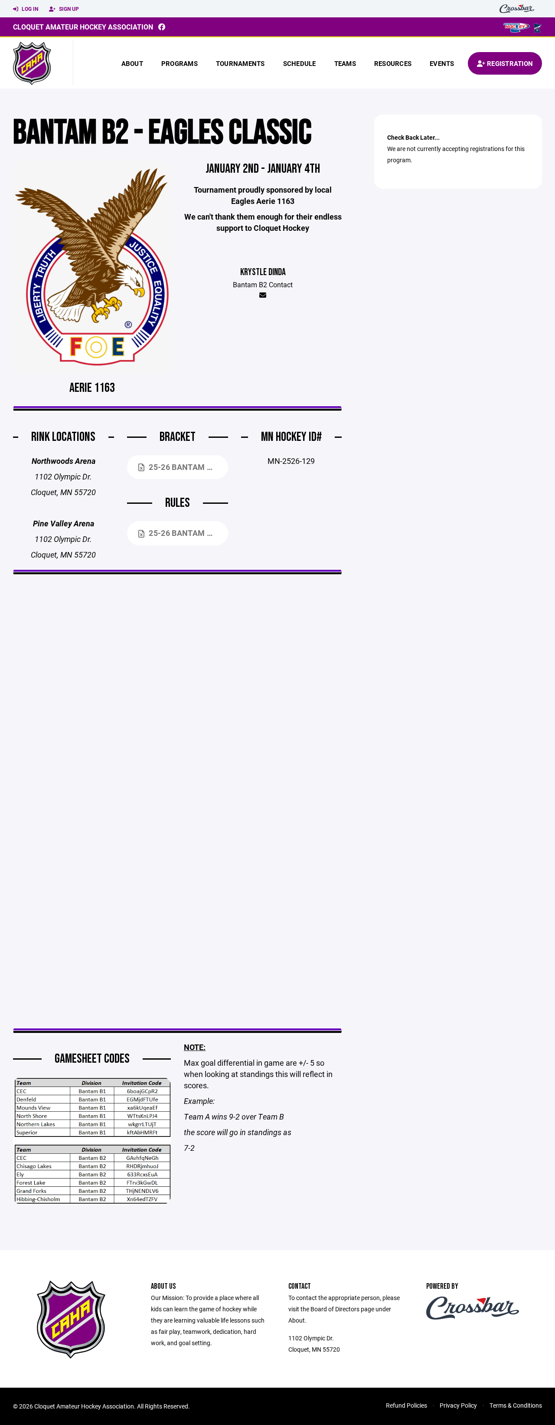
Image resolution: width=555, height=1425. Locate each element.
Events (442, 63)
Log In (29, 8)
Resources (392, 63)
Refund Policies (406, 1405)
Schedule (299, 63)
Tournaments (240, 63)
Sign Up (68, 8)
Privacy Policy (458, 1405)
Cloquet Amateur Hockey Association (83, 26)
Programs (179, 63)
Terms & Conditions (516, 1405)
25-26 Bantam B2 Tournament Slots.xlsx (188, 467)
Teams (345, 63)
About (132, 63)
